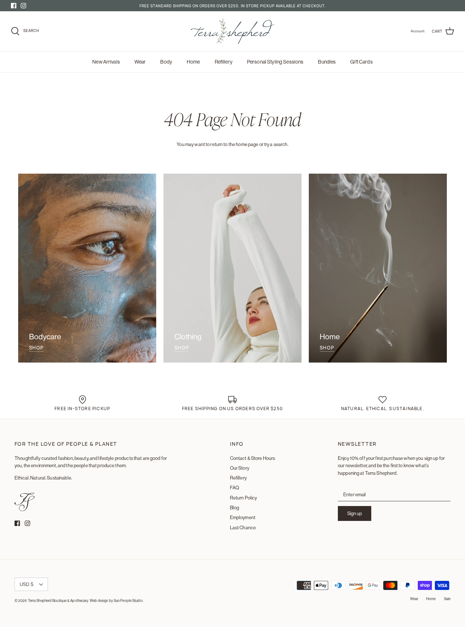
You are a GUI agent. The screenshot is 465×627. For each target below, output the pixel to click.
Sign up (354, 513)
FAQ (234, 487)
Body (166, 61)
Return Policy (243, 498)
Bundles (327, 61)
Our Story (239, 468)
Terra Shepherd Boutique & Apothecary (58, 600)
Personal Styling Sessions (275, 61)
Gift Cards (361, 61)
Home (193, 61)
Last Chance (243, 527)
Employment (242, 517)
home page (247, 144)
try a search (276, 144)
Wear (140, 61)
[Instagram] (23, 5)
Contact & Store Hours (252, 458)
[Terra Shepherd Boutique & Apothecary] (232, 31)
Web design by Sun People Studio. (116, 600)
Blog (234, 507)
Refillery (223, 61)
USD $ (26, 584)
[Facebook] (13, 5)
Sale (447, 598)
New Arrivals (106, 61)
